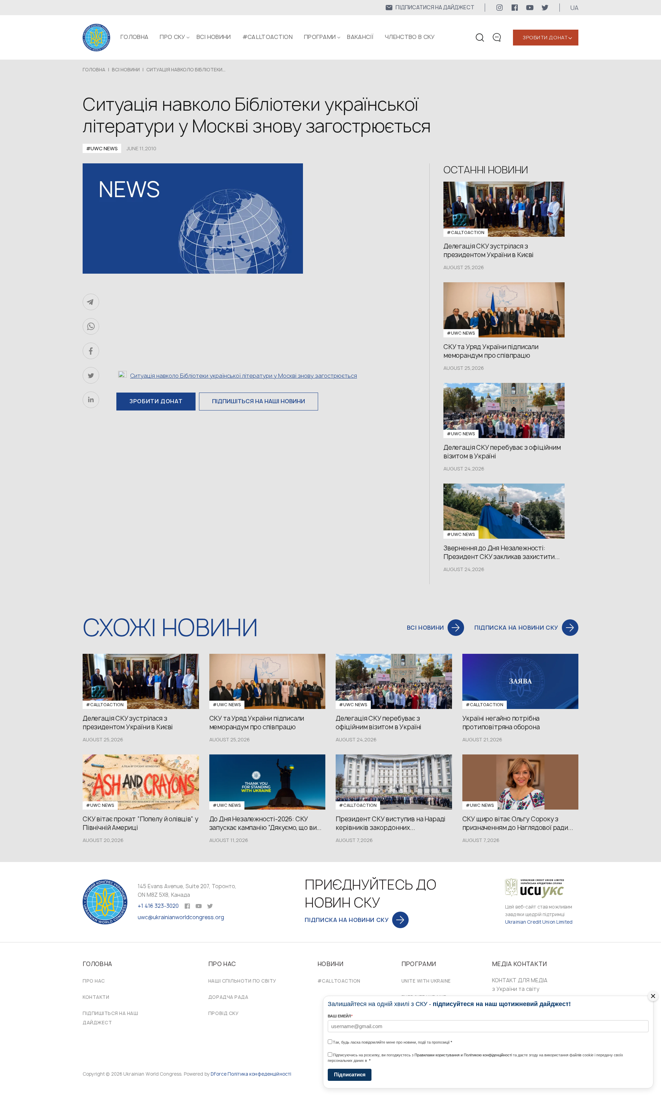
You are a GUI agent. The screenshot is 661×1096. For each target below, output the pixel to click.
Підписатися (350, 1074)
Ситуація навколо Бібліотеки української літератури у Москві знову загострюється (243, 375)
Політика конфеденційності (259, 1074)
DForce (219, 1074)
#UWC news (102, 148)
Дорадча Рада (228, 997)
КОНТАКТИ (96, 997)
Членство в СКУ (409, 37)
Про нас (94, 981)
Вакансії (360, 37)
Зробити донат (545, 37)
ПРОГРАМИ (320, 37)
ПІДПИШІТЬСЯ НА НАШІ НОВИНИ (258, 401)
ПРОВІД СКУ (223, 1013)
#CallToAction (267, 37)
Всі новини (214, 37)
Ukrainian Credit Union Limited (539, 922)
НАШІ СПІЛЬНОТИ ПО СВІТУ (242, 981)
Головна (134, 37)
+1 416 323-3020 (158, 906)
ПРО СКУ (172, 37)
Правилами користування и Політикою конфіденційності (463, 1055)
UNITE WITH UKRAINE (426, 981)
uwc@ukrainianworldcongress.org (181, 917)
